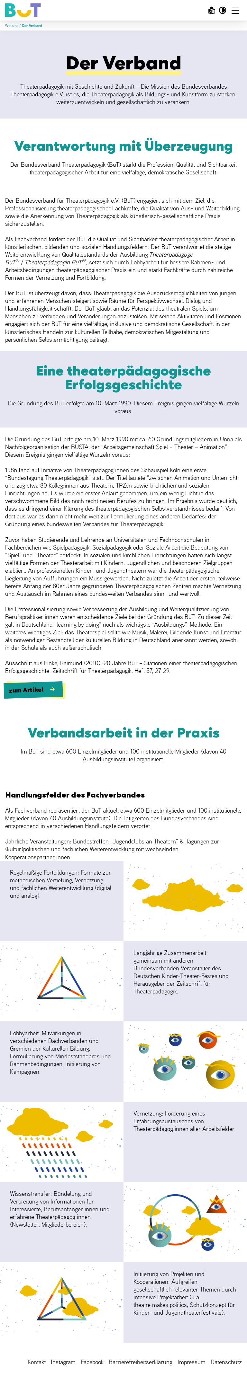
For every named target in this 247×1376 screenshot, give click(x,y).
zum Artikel (26, 690)
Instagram (63, 1362)
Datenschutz (226, 1362)
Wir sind (11, 25)
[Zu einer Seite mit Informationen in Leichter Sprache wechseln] (211, 10)
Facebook (92, 1362)
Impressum (192, 1362)
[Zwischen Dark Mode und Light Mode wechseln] (222, 10)
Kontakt (37, 1362)
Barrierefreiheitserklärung (140, 1362)
